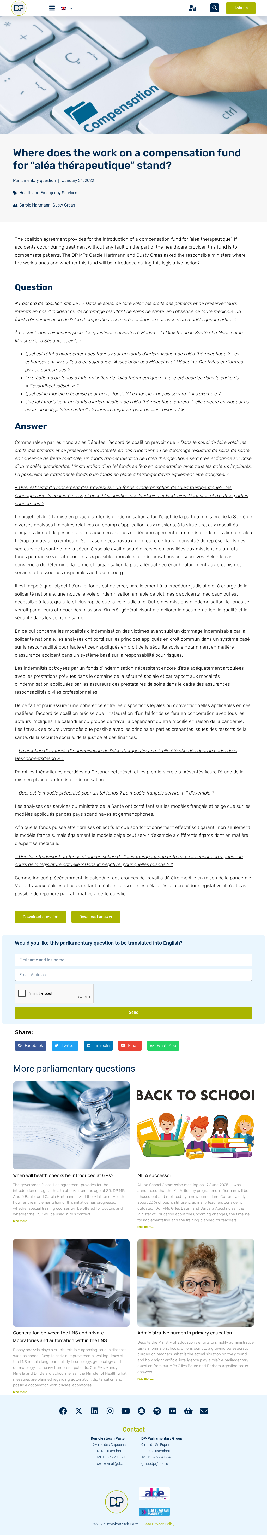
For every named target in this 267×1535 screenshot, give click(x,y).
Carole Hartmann (35, 205)
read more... (21, 1221)
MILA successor (154, 1175)
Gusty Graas (63, 205)
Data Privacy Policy (158, 1524)
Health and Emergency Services (48, 192)
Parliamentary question (34, 180)
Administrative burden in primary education (184, 1333)
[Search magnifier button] (214, 7)
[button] (30, 1046)
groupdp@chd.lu (154, 1463)
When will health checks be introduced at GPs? (63, 1175)
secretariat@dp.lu (111, 1463)
